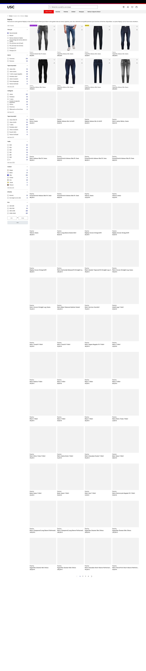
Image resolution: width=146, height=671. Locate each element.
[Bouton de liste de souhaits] (132, 7)
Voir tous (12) (10, 187)
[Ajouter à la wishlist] (54, 26)
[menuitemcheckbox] (17, 58)
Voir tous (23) (10, 86)
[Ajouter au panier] (54, 29)
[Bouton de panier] (136, 7)
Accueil (14, 16)
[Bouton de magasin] (123, 7)
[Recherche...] (50, 7)
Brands (22, 16)
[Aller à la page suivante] (91, 576)
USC (19, 16)
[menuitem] (49, 11)
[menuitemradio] (17, 33)
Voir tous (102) (11, 162)
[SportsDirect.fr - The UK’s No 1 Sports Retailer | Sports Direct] (10, 7)
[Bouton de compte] (128, 7)
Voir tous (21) (10, 137)
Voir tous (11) (10, 112)
